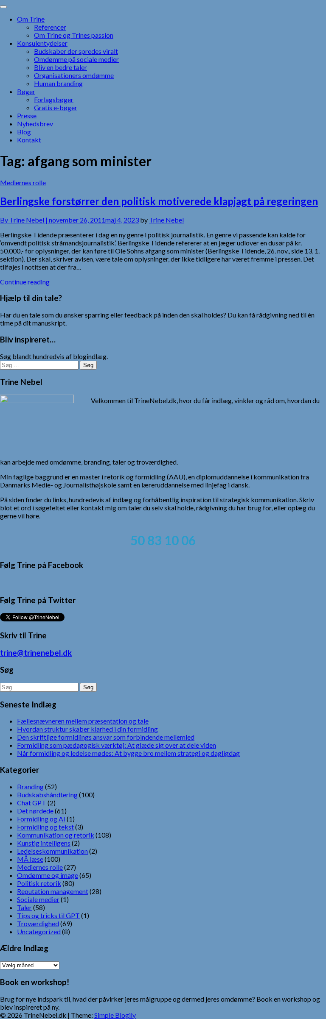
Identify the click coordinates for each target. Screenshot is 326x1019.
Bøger (26, 91)
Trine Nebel (166, 220)
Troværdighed (38, 923)
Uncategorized (39, 931)
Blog (24, 132)
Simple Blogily (115, 1015)
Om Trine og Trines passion (73, 35)
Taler (24, 907)
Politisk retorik (39, 883)
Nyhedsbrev (35, 124)
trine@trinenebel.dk (36, 652)
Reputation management (52, 891)
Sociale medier (38, 899)
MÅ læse (30, 859)
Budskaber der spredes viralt (76, 51)
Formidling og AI (41, 819)
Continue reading (25, 282)
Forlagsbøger (53, 99)
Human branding (58, 83)
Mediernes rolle (23, 182)
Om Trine (31, 19)
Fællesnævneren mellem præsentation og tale (83, 721)
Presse (27, 115)
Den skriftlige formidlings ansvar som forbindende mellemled (105, 737)
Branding (30, 786)
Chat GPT (31, 803)
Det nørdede (35, 811)
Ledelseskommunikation (52, 851)
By (24, 220)
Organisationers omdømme (74, 75)
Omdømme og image (47, 875)
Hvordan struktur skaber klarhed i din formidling (87, 729)
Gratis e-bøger (55, 107)
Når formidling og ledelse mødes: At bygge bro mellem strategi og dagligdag (128, 753)
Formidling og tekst (45, 827)
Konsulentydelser (42, 43)
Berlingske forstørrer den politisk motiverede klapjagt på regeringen (159, 201)
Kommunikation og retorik (55, 835)
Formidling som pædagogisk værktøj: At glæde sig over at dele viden (116, 745)
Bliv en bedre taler (60, 67)
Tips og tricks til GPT (48, 915)
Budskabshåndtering (47, 795)
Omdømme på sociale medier (76, 59)
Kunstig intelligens (43, 843)
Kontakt (29, 140)
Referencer (50, 27)
